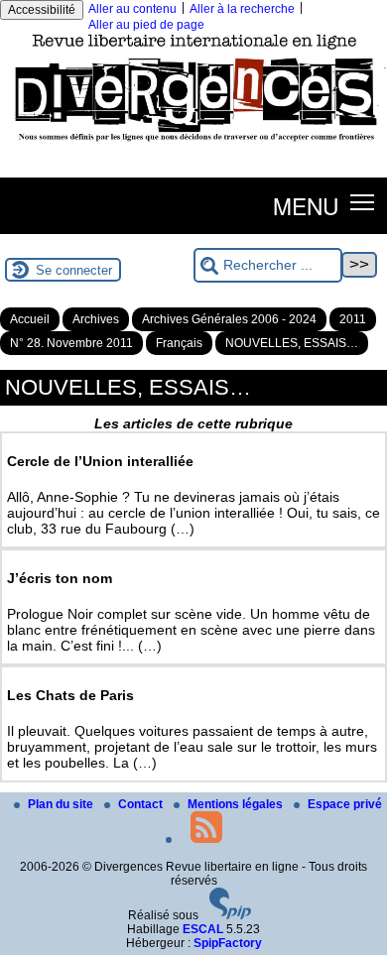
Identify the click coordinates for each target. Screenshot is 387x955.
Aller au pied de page (146, 25)
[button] (362, 201)
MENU (305, 205)
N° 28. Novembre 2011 (71, 343)
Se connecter (74, 270)
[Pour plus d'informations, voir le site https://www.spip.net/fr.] (230, 915)
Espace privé (345, 804)
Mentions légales (237, 804)
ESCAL (203, 929)
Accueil (30, 319)
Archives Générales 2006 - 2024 (229, 319)
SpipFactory (228, 943)
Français (179, 343)
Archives (95, 319)
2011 (352, 319)
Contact (142, 804)
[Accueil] (193, 146)
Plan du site (62, 804)
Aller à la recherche (242, 9)
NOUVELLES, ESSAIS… (291, 343)
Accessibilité (41, 10)
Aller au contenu (132, 9)
